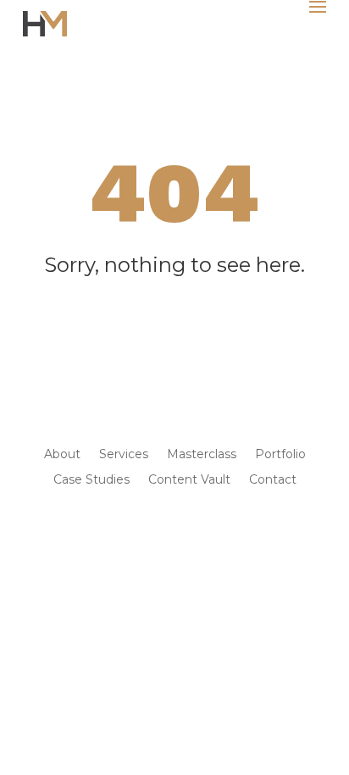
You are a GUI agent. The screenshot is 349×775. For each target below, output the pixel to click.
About (62, 455)
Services (123, 455)
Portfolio (280, 455)
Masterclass (201, 455)
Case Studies (91, 480)
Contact (272, 480)
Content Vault (189, 480)
